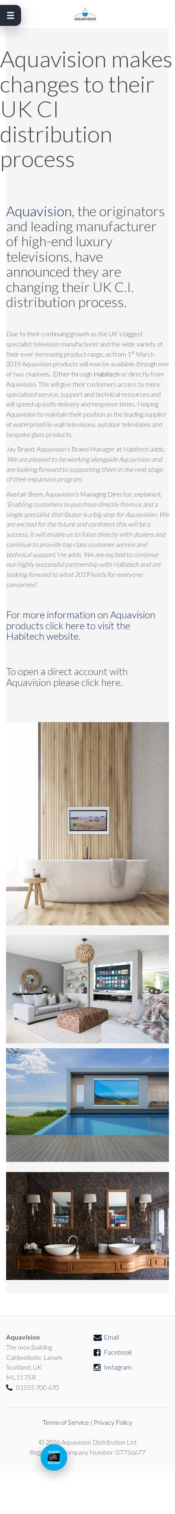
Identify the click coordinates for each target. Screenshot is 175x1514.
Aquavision (39, 210)
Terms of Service (66, 1422)
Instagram (117, 1367)
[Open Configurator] (54, 1457)
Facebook (118, 1352)
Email (111, 1337)
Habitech (107, 374)
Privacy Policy (113, 1422)
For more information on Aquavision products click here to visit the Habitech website (80, 625)
